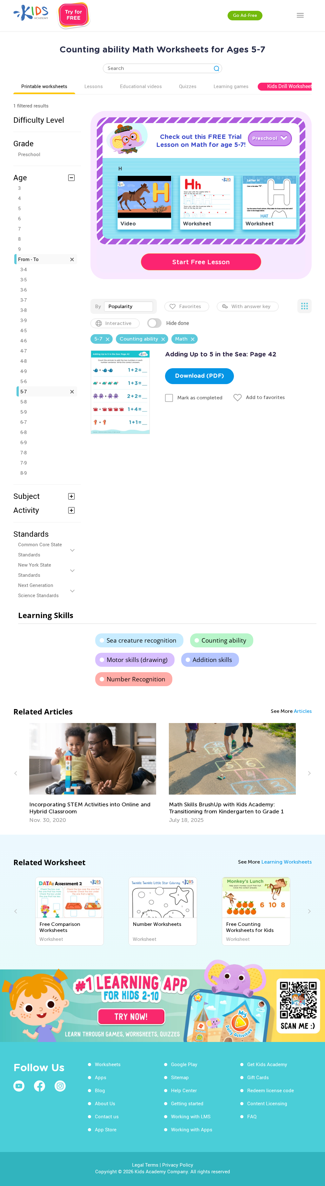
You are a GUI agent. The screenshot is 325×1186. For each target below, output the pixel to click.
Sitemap (180, 1077)
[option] (93, 773)
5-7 (23, 391)
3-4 (23, 269)
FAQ (251, 1116)
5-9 (23, 412)
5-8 (23, 401)
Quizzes (187, 86)
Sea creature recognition (141, 640)
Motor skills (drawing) (137, 660)
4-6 (23, 340)
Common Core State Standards (40, 549)
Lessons (93, 86)
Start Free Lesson (201, 262)
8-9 (23, 473)
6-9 (23, 442)
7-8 (23, 452)
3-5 (23, 279)
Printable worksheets (44, 86)
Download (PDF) (199, 376)
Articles (303, 711)
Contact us (107, 1116)
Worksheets (108, 1064)
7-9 (23, 462)
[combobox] (128, 306)
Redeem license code (270, 1090)
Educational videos (141, 86)
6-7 (23, 422)
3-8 (23, 310)
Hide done (177, 323)
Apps (100, 1077)
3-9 (23, 320)
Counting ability (224, 640)
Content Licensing (267, 1103)
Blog (100, 1090)
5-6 (23, 381)
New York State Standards (34, 570)
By (98, 306)
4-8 (23, 361)
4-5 (23, 330)
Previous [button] (16, 773)
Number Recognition (136, 679)
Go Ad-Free (245, 15)
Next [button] (308, 773)
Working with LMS (190, 1116)
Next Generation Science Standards (38, 590)
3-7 (23, 300)
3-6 (23, 289)
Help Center (184, 1090)
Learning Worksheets (286, 862)
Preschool (29, 154)
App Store (105, 1129)
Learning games (231, 86)
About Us (105, 1103)
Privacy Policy (177, 1165)
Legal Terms (145, 1165)
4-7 (23, 351)
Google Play (184, 1064)
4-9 (23, 371)
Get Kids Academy (267, 1064)
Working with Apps (191, 1129)
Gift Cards (258, 1077)
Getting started (187, 1103)
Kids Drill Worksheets (291, 86)
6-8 (23, 432)
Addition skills (212, 660)
